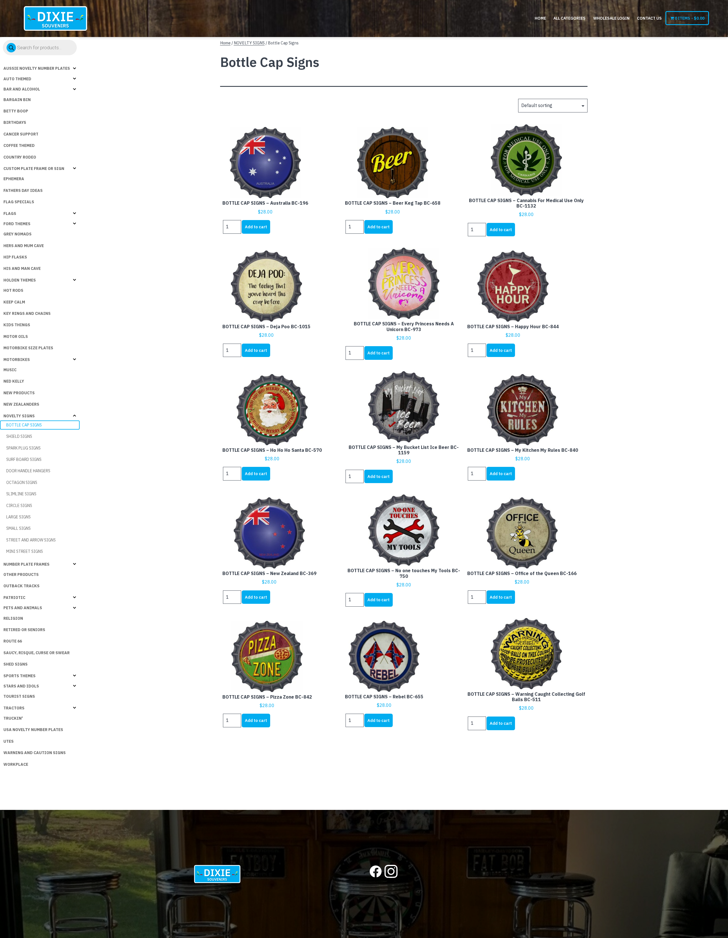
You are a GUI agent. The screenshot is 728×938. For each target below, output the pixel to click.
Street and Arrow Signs (31, 540)
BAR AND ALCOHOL (21, 89)
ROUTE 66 (12, 641)
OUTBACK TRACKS (21, 585)
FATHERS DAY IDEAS (23, 190)
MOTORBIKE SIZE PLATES (28, 347)
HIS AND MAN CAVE (22, 268)
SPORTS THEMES (19, 675)
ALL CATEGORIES (569, 18)
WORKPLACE (15, 764)
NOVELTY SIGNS (19, 415)
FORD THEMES (16, 223)
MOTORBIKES (16, 359)
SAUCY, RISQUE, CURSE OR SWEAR (36, 652)
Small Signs (18, 528)
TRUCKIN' (13, 718)
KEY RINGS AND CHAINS (27, 313)
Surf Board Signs (24, 459)
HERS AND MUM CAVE (23, 245)
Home (540, 18)
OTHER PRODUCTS (21, 574)
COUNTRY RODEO (19, 157)
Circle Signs (19, 505)
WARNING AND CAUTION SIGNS (34, 752)
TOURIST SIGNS (19, 696)
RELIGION (13, 618)
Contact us (649, 18)
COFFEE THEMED (19, 145)
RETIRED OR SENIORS (24, 629)
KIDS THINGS (16, 324)
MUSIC (9, 369)
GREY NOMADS (17, 234)
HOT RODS (13, 290)
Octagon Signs (21, 482)
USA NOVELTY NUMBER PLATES (33, 729)
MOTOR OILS (15, 336)
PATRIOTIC (14, 597)
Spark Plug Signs (23, 448)
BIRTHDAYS (14, 122)
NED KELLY (13, 381)
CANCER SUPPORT (20, 134)
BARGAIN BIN (17, 99)
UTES (8, 741)
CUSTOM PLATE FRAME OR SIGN (33, 168)
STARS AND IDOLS (21, 686)
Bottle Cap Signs (24, 425)
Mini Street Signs (24, 551)
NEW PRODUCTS (19, 392)
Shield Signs (19, 436)
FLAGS (9, 213)
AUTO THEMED (17, 78)
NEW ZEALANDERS (21, 404)
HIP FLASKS (15, 257)
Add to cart (256, 226)
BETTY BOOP (15, 111)
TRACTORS (13, 708)
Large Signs (18, 517)
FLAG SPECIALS (18, 201)
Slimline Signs (21, 493)
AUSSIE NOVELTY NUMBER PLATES (36, 68)
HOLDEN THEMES (19, 280)
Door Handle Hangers (28, 470)
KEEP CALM (14, 302)
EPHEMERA (13, 178)
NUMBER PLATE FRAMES (26, 564)
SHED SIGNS (15, 664)
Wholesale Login (611, 18)
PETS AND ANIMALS (22, 607)
